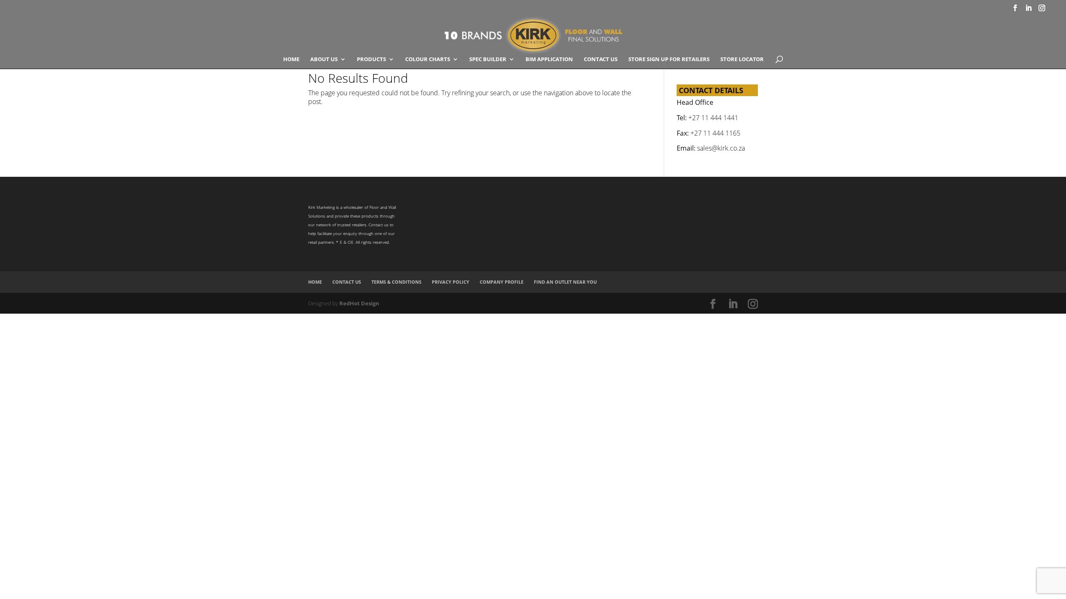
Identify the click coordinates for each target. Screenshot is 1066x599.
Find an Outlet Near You (565, 282)
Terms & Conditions (396, 282)
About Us (324, 59)
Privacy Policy (450, 282)
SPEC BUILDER (487, 59)
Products (371, 59)
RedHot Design (359, 303)
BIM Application (549, 59)
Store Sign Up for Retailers (669, 59)
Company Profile (501, 282)
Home (291, 59)
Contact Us (601, 59)
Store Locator (742, 59)
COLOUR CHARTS (427, 59)
